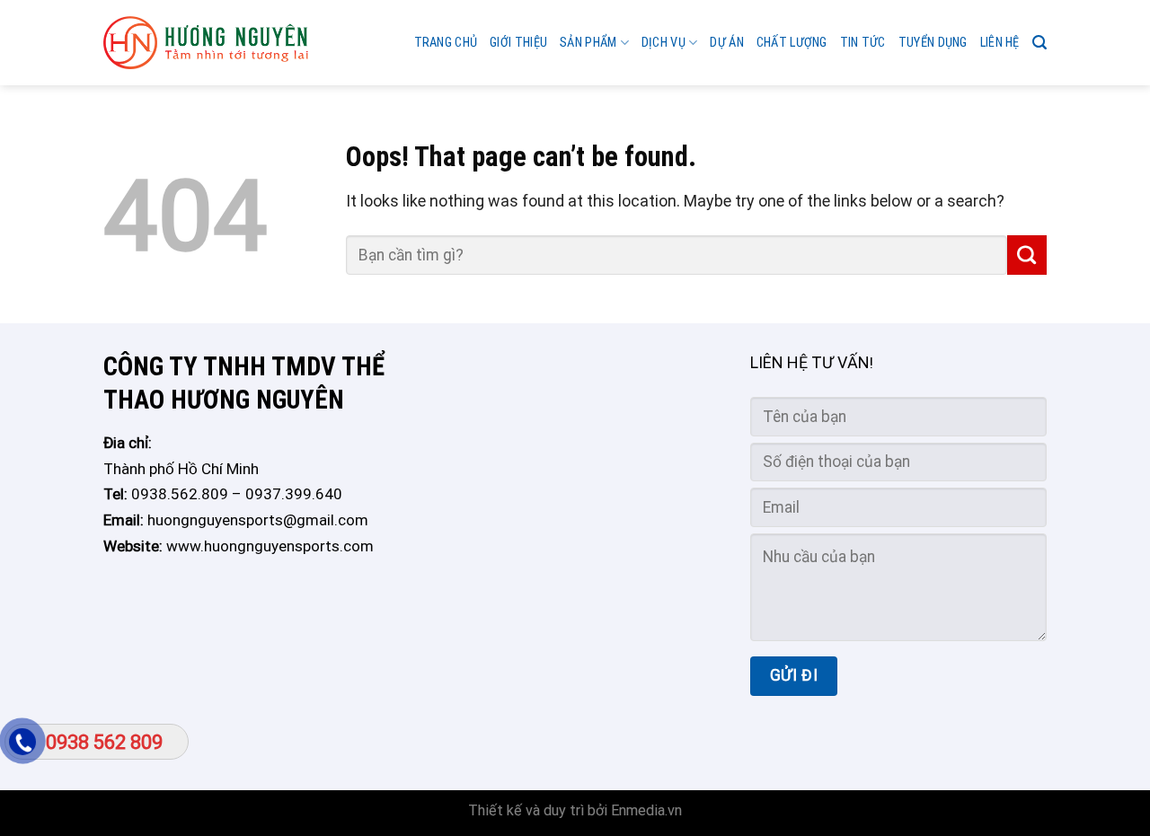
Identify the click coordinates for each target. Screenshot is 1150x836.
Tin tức (863, 42)
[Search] (1039, 42)
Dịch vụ (663, 42)
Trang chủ (446, 42)
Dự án (726, 42)
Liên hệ (1000, 42)
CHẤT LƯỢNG (791, 42)
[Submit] (1027, 255)
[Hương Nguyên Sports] (205, 43)
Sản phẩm (588, 42)
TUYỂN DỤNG (933, 42)
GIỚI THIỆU (518, 42)
